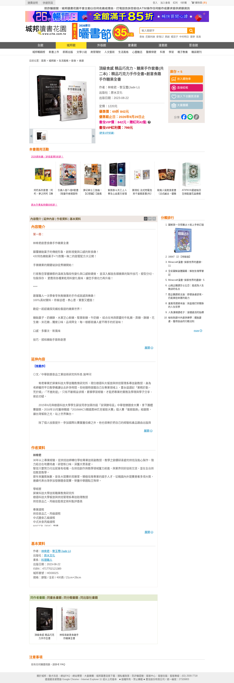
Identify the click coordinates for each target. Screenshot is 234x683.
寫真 (198, 36)
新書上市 (54, 51)
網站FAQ (65, 675)
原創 (167, 36)
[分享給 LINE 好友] (190, 117)
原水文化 (116, 92)
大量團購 (89, 675)
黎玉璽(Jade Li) (130, 87)
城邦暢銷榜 (38, 51)
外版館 (101, 45)
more (196, 330)
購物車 (201, 2)
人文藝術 (109, 51)
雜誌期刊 (196, 51)
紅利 (175, 2)
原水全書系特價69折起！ (44, 204)
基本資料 (75, 218)
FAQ (62, 664)
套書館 (132, 45)
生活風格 (123, 51)
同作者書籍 (37, 597)
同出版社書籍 (89, 597)
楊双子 (174, 36)
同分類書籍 (71, 597)
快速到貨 (48, 2)
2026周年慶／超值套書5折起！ (47, 156)
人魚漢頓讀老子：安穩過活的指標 (186, 312)
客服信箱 (162, 675)
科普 (162, 51)
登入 (155, 2)
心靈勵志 (137, 51)
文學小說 (82, 51)
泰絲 (141, 36)
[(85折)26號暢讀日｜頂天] (117, 21)
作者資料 (62, 218)
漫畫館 (162, 45)
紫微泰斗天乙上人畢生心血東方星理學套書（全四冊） (117, 194)
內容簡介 (35, 218)
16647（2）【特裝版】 (179, 256)
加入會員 (165, 2)
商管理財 (95, 51)
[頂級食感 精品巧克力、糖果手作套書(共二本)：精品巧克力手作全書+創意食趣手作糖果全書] (41, 141)
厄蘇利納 (150, 36)
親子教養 (183, 51)
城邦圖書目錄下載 (105, 675)
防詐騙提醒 (138, 675)
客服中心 (151, 675)
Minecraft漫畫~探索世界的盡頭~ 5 (186, 280)
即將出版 (68, 51)
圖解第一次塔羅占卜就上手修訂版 (186, 224)
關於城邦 (41, 675)
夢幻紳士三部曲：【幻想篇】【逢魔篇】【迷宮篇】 (92, 194)
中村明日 (184, 36)
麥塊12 (160, 36)
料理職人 (46, 559)
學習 (171, 51)
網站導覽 (77, 675)
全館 (40, 45)
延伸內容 (49, 218)
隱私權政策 (123, 675)
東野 (192, 36)
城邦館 (71, 45)
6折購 (184, 2)
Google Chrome (70, 679)
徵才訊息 (53, 675)
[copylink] (196, 117)
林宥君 (112, 87)
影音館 (193, 45)
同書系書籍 (54, 597)
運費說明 (33, 2)
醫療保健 (151, 51)
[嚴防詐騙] (117, 10)
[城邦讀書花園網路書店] (45, 41)
